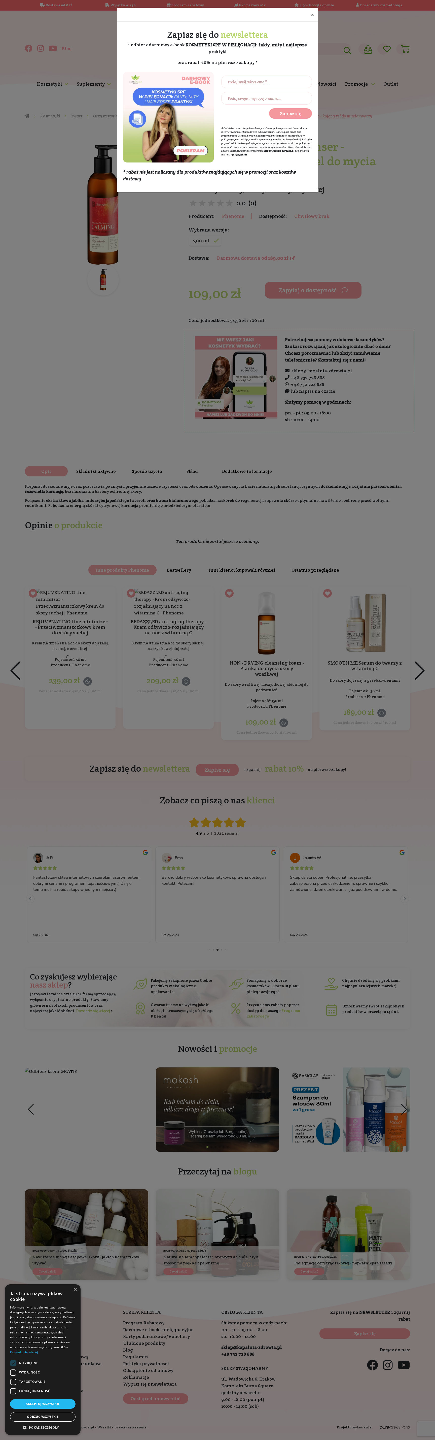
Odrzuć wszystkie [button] (43, 1417)
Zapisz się (290, 113)
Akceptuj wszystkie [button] (43, 1404)
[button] (43, 1427)
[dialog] (43, 1359)
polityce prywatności (233, 139)
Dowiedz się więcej (24, 1352)
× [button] (75, 1290)
